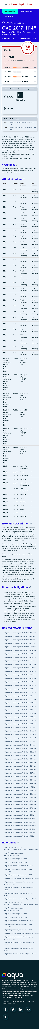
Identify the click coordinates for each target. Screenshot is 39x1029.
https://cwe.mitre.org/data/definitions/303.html (20, 703)
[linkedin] (21, 1010)
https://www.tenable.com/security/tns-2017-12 (20, 899)
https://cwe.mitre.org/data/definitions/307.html (20, 717)
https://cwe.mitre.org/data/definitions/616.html (20, 822)
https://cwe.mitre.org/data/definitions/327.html (20, 773)
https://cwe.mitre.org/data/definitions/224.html (20, 647)
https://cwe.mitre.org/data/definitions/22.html (19, 643)
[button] (37, 4)
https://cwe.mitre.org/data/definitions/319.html (20, 745)
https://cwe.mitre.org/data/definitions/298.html (20, 685)
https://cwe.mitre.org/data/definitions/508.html (20, 794)
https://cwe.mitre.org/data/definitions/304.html (20, 706)
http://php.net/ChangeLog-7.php (15, 862)
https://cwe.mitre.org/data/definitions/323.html (20, 759)
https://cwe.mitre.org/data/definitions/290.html (20, 657)
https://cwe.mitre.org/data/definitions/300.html (20, 692)
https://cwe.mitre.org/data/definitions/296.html (20, 678)
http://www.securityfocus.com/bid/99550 (18, 866)
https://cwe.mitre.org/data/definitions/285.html (20, 650)
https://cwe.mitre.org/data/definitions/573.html (20, 797)
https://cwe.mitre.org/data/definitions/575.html (20, 804)
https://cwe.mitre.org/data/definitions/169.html (20, 640)
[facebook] (6, 1010)
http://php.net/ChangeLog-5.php (15, 859)
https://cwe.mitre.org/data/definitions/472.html (20, 787)
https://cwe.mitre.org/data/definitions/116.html (20, 633)
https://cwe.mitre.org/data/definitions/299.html (20, 689)
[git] (6, 1017)
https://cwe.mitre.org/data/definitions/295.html (20, 675)
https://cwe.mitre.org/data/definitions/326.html (20, 769)
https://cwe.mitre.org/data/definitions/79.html (19, 836)
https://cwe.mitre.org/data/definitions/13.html (19, 636)
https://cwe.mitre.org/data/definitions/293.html (20, 668)
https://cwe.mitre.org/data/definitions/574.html (20, 801)
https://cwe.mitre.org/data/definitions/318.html (20, 741)
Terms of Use (11, 1003)
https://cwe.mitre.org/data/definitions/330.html (20, 783)
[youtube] (29, 1010)
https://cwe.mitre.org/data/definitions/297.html (20, 682)
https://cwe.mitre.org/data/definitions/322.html (20, 755)
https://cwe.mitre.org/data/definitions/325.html (20, 766)
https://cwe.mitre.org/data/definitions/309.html (20, 724)
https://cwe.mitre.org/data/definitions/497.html (20, 790)
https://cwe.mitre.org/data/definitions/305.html (20, 710)
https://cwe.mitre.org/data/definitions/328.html (20, 776)
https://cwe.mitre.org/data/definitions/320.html (20, 748)
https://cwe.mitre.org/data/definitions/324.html (20, 762)
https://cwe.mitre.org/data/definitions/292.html (20, 664)
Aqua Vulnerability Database (16, 5)
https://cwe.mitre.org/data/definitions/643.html (20, 825)
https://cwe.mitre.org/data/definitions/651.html (20, 832)
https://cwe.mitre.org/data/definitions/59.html (19, 815)
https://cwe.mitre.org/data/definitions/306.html (20, 713)
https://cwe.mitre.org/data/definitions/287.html (20, 654)
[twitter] (13, 1010)
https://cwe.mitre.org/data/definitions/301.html (20, 696)
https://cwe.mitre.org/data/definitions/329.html (20, 780)
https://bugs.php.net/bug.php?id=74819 (18, 875)
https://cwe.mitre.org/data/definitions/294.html (20, 671)
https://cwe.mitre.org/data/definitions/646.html (20, 829)
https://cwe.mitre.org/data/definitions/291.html (20, 661)
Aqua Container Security (12, 976)
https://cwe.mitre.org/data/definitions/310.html (20, 727)
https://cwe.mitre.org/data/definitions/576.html (20, 808)
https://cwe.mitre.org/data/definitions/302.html (20, 699)
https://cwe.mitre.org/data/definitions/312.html (20, 731)
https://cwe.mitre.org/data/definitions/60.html (19, 818)
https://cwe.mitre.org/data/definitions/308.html (20, 720)
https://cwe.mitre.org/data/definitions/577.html (20, 811)
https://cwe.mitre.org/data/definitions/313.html (20, 734)
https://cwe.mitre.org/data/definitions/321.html (20, 752)
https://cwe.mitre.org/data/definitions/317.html (20, 738)
